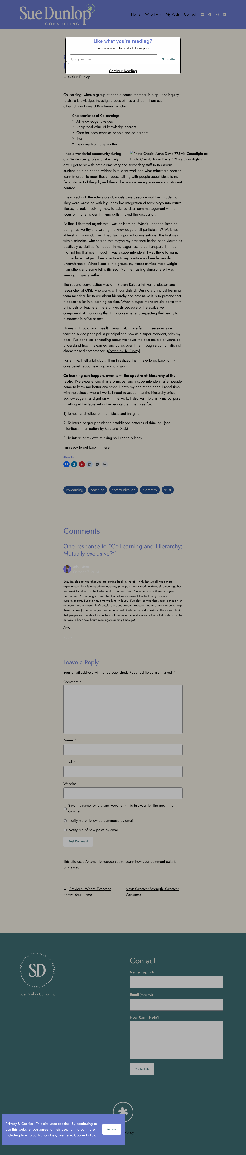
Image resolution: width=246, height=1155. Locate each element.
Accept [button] (111, 1129)
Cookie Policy (84, 1135)
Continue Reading (123, 71)
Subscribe (168, 59)
